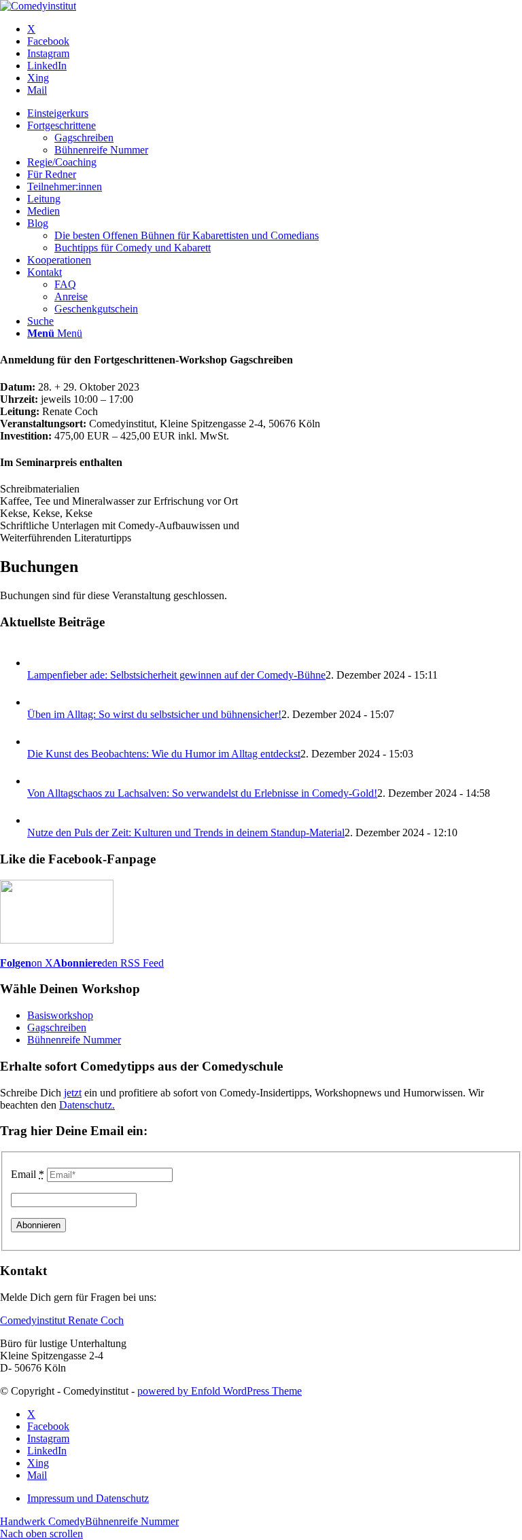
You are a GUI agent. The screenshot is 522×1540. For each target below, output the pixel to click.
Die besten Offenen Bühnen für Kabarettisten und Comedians (186, 235)
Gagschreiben (56, 1027)
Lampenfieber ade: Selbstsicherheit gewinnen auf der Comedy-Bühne (176, 675)
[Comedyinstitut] (38, 6)
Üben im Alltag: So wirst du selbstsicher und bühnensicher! (154, 714)
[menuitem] (274, 113)
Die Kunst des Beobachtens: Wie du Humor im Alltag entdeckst (163, 753)
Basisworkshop (60, 1015)
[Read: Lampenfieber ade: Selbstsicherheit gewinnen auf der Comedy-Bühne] (39, 662)
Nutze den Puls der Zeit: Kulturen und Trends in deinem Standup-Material (186, 832)
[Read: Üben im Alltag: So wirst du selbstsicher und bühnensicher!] (39, 702)
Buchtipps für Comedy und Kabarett (132, 247)
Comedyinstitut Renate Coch (62, 1320)
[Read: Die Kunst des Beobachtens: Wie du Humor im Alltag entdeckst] (39, 741)
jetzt (73, 1092)
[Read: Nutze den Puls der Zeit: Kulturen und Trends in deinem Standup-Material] (39, 820)
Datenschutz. (87, 1105)
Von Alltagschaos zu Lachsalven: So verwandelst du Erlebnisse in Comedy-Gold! (202, 793)
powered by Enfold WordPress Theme (219, 1391)
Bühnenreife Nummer (74, 1039)
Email (27, 1174)
